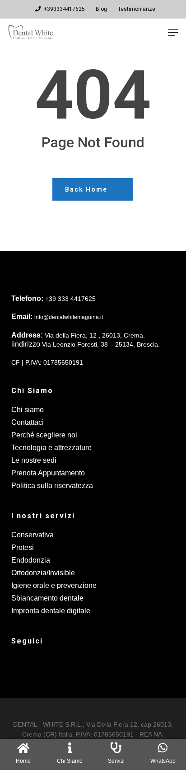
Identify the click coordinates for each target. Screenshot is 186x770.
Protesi (22, 547)
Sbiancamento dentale (47, 598)
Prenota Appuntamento (48, 473)
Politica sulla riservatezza (52, 485)
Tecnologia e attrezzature (51, 447)
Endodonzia (30, 560)
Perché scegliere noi (44, 435)
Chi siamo (27, 409)
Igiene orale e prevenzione (54, 585)
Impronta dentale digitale (50, 611)
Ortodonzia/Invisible (43, 573)
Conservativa (32, 535)
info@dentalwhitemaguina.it (68, 317)
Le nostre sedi (33, 460)
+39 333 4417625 (70, 298)
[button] (173, 32)
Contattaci (27, 422)
